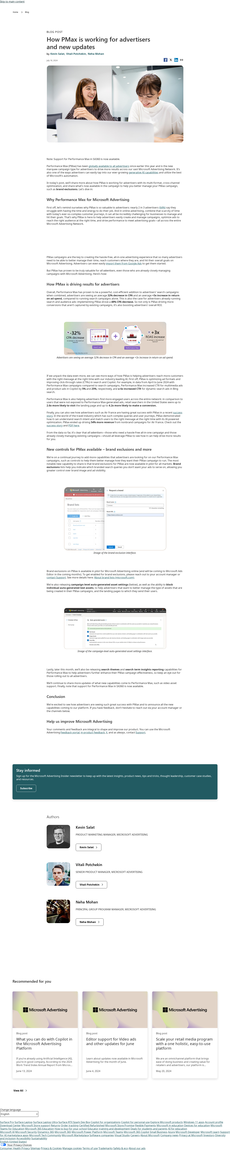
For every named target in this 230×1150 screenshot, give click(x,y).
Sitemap (35, 1148)
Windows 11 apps (194, 1122)
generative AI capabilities (143, 172)
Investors (209, 1135)
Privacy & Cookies (51, 1148)
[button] (165, 60)
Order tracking (70, 1125)
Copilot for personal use (135, 1122)
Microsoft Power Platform (87, 1132)
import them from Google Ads (124, 263)
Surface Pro (7, 1122)
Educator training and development (109, 1128)
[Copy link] (181, 60)
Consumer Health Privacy (15, 1148)
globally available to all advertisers (109, 166)
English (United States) (13, 1141)
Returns (55, 1125)
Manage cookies (72, 1148)
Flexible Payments (145, 1125)
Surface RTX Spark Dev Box (74, 1122)
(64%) (162, 207)
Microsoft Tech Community (45, 1135)
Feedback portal (70, 732)
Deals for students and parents (148, 1128)
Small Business (158, 1132)
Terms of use (90, 1148)
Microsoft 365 (63, 1132)
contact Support (56, 577)
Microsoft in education (170, 1125)
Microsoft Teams (113, 1132)
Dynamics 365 (46, 1132)
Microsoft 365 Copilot (136, 1132)
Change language (10, 1109)
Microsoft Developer (188, 1132)
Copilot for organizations (105, 1122)
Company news (169, 1135)
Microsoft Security (26, 1132)
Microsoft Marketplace (75, 1135)
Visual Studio (122, 1135)
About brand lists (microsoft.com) (114, 577)
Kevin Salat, (57, 54)
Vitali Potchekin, (76, 54)
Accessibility (23, 1138)
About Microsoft (150, 1135)
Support (140, 732)
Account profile (214, 1122)
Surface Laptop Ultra (45, 1122)
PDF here (73, 425)
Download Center (10, 1125)
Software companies (101, 1135)
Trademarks (105, 1148)
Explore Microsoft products (166, 1122)
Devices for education (197, 1125)
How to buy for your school (71, 1128)
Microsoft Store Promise (119, 1125)
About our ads (137, 1148)
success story (55, 425)
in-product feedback (93, 732)
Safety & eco (120, 1148)
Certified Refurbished (92, 1125)
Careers (135, 1135)
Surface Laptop (24, 1122)
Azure (171, 1132)
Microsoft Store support (35, 1125)
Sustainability (39, 1138)
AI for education (177, 1128)
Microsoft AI (7, 1132)
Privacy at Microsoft (191, 1135)
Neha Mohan (96, 54)
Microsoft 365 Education (39, 1128)
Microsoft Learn (210, 1132)
